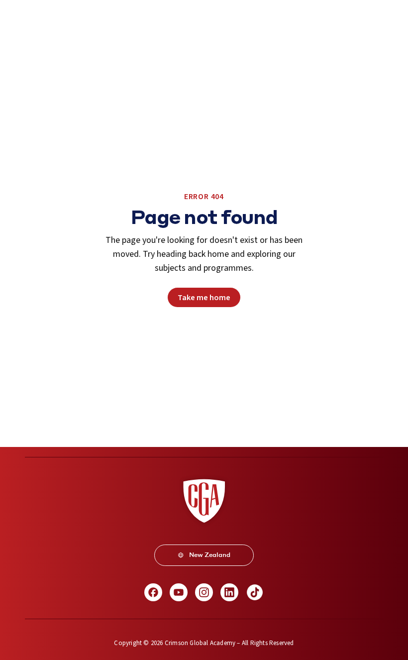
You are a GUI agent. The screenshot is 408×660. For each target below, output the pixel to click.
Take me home (204, 297)
